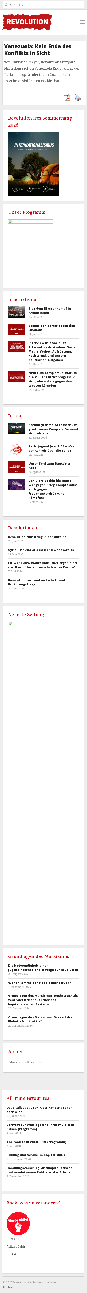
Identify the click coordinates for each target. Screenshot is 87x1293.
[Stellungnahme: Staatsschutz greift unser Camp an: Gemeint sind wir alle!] (16, 428)
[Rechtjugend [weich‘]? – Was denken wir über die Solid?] (16, 449)
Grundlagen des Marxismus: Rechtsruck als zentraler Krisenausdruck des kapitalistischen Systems (43, 1000)
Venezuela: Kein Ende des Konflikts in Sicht (38, 49)
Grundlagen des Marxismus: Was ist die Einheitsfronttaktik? (40, 1019)
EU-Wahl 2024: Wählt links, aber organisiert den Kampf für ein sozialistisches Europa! (42, 565)
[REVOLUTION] (27, 22)
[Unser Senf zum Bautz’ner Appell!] (16, 467)
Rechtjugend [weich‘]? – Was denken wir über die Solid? (51, 448)
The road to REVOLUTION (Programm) (36, 1142)
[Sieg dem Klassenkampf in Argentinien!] (16, 312)
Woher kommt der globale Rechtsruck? (39, 983)
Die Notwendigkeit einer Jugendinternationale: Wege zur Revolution (43, 967)
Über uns (13, 1239)
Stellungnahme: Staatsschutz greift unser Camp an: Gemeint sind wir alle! (54, 429)
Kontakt (12, 1254)
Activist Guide (16, 1246)
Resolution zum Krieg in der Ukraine (37, 537)
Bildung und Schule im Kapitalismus (36, 1155)
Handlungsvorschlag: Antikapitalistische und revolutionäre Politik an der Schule (39, 1170)
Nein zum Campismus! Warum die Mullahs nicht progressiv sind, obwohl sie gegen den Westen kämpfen (53, 379)
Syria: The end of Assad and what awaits (41, 550)
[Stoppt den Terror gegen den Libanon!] (16, 329)
